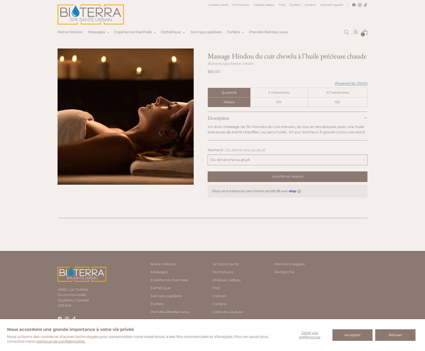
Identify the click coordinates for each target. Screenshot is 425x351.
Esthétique (161, 288)
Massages (159, 272)
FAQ (216, 288)
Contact (219, 296)
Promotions (223, 272)
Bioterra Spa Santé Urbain (231, 64)
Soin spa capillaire (166, 296)
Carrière (219, 304)
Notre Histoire (163, 264)
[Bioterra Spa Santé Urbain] (91, 14)
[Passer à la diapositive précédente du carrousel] (353, 236)
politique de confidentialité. (60, 341)
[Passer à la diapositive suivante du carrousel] (363, 235)
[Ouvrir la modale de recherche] (346, 32)
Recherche (284, 272)
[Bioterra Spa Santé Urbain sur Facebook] (354, 5)
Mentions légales (289, 264)
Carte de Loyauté (227, 312)
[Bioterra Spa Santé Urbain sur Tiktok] (365, 5)
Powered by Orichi (351, 83)
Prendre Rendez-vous (170, 312)
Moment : (236, 150)
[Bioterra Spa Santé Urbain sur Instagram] (360, 5)
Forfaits (157, 304)
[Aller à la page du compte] (355, 32)
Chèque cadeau (226, 280)
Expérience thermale (169, 280)
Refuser (395, 335)
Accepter (352, 335)
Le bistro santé (225, 264)
